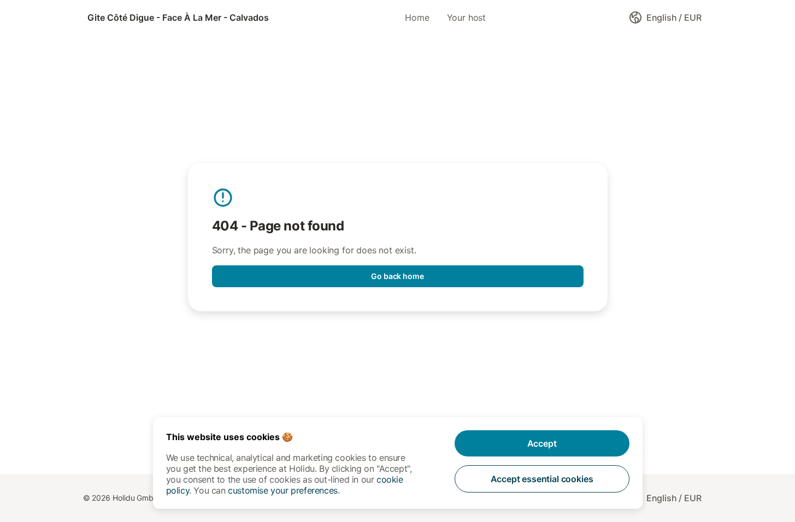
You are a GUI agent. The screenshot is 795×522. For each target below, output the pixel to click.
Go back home (397, 276)
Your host (466, 17)
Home (417, 17)
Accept (542, 443)
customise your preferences (283, 490)
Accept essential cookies (542, 478)
